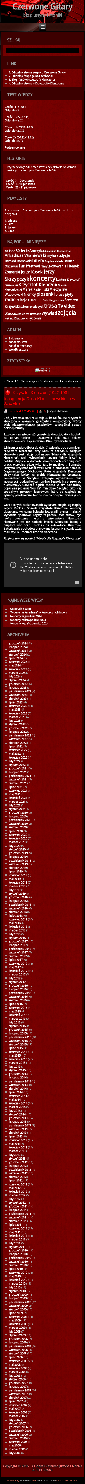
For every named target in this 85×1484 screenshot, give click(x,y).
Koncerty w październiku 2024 (29, 623)
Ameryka (36, 251)
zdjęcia (67, 312)
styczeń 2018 (17, 937)
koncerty (43, 278)
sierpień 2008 (18, 1353)
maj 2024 (15, 665)
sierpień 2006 (18, 1438)
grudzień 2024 (18, 643)
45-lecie (10, 251)
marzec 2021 (17, 801)
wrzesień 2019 (18, 864)
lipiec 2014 (16, 1092)
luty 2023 (14, 720)
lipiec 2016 (16, 1004)
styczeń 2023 (17, 724)
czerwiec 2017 (18, 963)
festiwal (33, 266)
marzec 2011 (17, 1239)
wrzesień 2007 (18, 1394)
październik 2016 (20, 993)
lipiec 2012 (16, 1180)
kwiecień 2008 (18, 1368)
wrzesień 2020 (18, 823)
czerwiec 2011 (18, 1228)
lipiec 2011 (16, 1224)
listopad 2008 (18, 1342)
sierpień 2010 (18, 1265)
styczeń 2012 (17, 1202)
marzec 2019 (17, 886)
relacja (21, 300)
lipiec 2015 (16, 1048)
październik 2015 (20, 1037)
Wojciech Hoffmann (30, 313)
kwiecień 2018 (18, 926)
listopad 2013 (18, 1121)
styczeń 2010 (17, 1291)
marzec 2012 (17, 1195)
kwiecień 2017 (18, 971)
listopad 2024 (18, 647)
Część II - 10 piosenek (20, 184)
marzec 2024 (17, 673)
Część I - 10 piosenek (20, 180)
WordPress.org (18, 349)
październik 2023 (20, 691)
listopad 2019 (18, 856)
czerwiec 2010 (18, 1272)
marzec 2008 (17, 1372)
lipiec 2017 (16, 959)
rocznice (35, 300)
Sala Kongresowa (53, 300)
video (69, 306)
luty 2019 (14, 890)
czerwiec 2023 (18, 706)
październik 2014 (20, 1081)
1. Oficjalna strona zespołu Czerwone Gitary (37, 72)
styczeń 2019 (17, 893)
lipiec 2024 (16, 658)
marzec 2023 (17, 717)
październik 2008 (20, 1346)
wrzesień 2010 (18, 1261)
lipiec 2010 (16, 1268)
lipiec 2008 (16, 1357)
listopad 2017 (18, 945)
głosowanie (57, 266)
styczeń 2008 (17, 1379)
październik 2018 (20, 904)
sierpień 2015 (18, 1044)
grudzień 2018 (18, 897)
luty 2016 (14, 1022)
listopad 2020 (18, 816)
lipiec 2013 (16, 1136)
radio (10, 299)
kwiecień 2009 (18, 1324)
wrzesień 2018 (18, 908)
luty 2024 (14, 676)
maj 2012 (15, 1188)
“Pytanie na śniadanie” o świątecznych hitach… (40, 612)
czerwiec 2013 (18, 1140)
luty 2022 (14, 761)
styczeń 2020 (17, 849)
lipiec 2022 (16, 746)
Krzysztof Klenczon (38, 284)
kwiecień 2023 (18, 713)
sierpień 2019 (18, 867)
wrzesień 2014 (18, 1085)
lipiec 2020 (16, 831)
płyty (69, 294)
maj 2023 (15, 709)
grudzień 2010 (18, 1250)
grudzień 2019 (18, 853)
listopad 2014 (18, 1077)
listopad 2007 (18, 1386)
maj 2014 (15, 1099)
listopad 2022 (18, 731)
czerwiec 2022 (18, 750)
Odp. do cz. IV (14, 140)
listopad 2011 (18, 1210)
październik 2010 (20, 1258)
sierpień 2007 (18, 1397)
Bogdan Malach (54, 261)
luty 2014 (14, 1110)
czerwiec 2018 (18, 919)
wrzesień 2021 (18, 779)
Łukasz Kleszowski (16, 318)
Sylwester (26, 306)
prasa (60, 295)
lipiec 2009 (16, 1313)
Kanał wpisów (18, 342)
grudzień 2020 (18, 812)
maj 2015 (15, 1055)
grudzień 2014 (18, 1074)
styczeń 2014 (17, 1114)
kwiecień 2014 (18, 1103)
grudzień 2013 (18, 1118)
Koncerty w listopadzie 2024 (28, 620)
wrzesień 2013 (18, 1129)
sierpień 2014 (18, 1088)
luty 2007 (14, 1420)
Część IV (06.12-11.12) (19, 137)
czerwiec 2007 (18, 1405)
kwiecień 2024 (18, 669)
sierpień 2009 (18, 1309)
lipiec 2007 (16, 1401)
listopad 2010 (18, 1254)
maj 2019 (15, 879)
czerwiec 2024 (18, 661)
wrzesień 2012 (18, 1173)
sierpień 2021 (18, 783)
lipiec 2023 (16, 702)
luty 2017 (14, 978)
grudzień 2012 (18, 1162)
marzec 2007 (17, 1416)
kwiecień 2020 (18, 838)
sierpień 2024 (18, 654)
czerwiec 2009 (18, 1316)
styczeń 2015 (17, 1070)
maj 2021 (15, 794)
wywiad (49, 313)
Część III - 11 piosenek (21, 187)
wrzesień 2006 (18, 1434)
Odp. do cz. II (14, 120)
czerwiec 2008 (18, 1361)
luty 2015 (14, 1066)
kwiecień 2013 (18, 1147)
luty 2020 (14, 846)
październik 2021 (20, 776)
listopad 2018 (18, 901)
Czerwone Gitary (42, 6)
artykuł (51, 255)
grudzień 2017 (18, 941)
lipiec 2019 (16, 871)
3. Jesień (10, 227)
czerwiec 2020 (18, 834)
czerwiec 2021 (18, 790)
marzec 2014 (17, 1107)
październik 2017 (20, 949)
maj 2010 (15, 1276)
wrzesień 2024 (18, 650)
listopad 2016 (18, 989)
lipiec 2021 (16, 787)
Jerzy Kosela (32, 271)
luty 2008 (14, 1375)
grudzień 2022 (18, 728)
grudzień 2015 (18, 1029)
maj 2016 (15, 1011)
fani (23, 266)
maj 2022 (15, 753)
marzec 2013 (17, 1151)
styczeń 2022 (17, 764)
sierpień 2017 (18, 956)
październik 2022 (20, 735)
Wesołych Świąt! (20, 608)
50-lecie (22, 251)
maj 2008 (15, 1364)
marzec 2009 (17, 1327)
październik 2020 (20, 820)
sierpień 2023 (18, 698)
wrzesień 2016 (18, 996)
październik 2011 (20, 1213)
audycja (63, 255)
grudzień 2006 (18, 1427)
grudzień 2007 (18, 1383)
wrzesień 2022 (18, 739)
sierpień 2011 (18, 1221)
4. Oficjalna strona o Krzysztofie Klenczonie (36, 83)
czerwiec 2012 (18, 1184)
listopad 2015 (18, 1033)
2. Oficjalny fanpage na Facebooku (31, 76)
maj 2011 (15, 1232)
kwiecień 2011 (18, 1235)
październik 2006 (20, 1430)
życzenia (34, 318)
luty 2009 (14, 1331)
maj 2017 (15, 967)
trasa (50, 305)
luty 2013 (14, 1155)
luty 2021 (14, 805)
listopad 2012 (18, 1165)
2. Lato (9, 224)
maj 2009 (15, 1320)
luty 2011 (14, 1243)
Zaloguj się (16, 338)
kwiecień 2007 (18, 1412)
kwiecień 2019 (18, 882)
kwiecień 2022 (18, 757)
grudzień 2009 (18, 1294)
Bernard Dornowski (18, 261)
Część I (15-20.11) (16, 106)
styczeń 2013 (17, 1158)
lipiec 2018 (16, 915)
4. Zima (9, 231)
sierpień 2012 (18, 1177)
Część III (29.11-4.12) (19, 127)
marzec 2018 (17, 930)
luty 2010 (14, 1287)
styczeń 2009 (17, 1335)
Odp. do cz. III (14, 130)
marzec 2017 (17, 974)
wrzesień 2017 (18, 952)
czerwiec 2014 (18, 1096)
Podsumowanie (15, 147)
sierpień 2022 (18, 742)
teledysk (38, 306)
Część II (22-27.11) (17, 117)
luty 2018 (14, 934)
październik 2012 (20, 1169)
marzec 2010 (17, 1283)
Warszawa (12, 313)
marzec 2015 (17, 1062)
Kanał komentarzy (20, 345)
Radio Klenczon (69, 381)
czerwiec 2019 (18, 875)
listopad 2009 (18, 1298)
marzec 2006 (17, 1449)
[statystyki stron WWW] (41, 370)
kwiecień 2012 (18, 1191)
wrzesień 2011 (18, 1217)
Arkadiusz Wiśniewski (25, 255)
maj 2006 (15, 1445)
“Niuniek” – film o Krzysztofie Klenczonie (32, 381)
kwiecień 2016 (18, 1015)
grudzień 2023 (18, 684)
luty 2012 (14, 1199)
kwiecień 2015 (18, 1059)
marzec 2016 (17, 1018)
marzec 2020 (17, 842)
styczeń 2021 (17, 809)
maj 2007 (15, 1408)
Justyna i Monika (57, 411)
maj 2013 (15, 1143)
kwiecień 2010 (18, 1280)
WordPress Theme (46, 1480)
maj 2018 (15, 923)
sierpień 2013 (18, 1132)
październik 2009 (20, 1302)
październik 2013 (20, 1125)
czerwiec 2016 (18, 1007)
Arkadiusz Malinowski (57, 251)
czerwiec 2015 (18, 1052)
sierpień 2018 (18, 912)
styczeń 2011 (17, 1247)
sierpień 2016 (18, 1000)
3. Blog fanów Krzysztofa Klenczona (32, 79)
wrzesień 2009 (18, 1305)
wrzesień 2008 (18, 1350)
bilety (38, 260)
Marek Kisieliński (35, 289)
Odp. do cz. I (13, 110)
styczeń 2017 (17, 982)
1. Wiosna (11, 220)
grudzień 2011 (18, 1206)
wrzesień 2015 (18, 1040)
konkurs (61, 279)
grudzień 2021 (18, 768)
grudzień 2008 (18, 1338)
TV (60, 306)
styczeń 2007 (17, 1423)
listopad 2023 (18, 687)
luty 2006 (14, 1453)
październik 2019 (20, 860)
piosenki (45, 294)
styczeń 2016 (17, 1026)
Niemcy (30, 294)
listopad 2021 (18, 772)
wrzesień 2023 (18, 694)
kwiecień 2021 (18, 798)
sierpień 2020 (18, 827)
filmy (44, 266)
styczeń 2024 (17, 680)
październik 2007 (20, 1390)
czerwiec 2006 (18, 1441)
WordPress (25, 1480)
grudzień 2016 (18, 985)
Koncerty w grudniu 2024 (26, 616)
